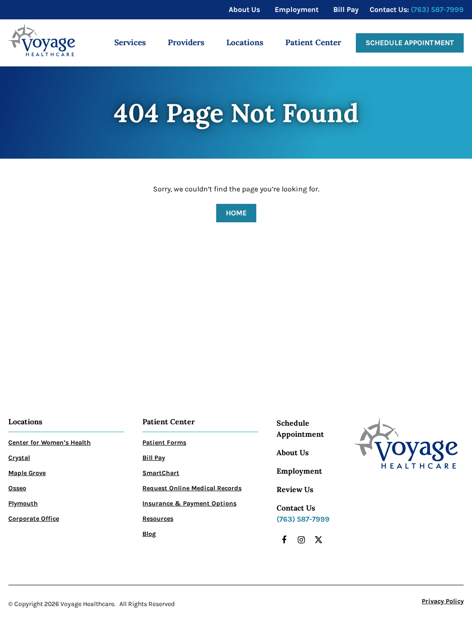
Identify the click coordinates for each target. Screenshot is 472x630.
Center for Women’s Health (49, 442)
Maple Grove (27, 473)
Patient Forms (164, 442)
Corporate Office (33, 519)
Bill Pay (153, 458)
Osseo (17, 488)
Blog (149, 534)
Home (236, 212)
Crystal (19, 458)
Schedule (293, 423)
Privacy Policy (443, 601)
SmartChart (160, 473)
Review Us (295, 489)
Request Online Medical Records (192, 488)
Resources (157, 519)
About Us (293, 452)
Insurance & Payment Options (189, 503)
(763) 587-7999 (437, 9)
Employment (299, 470)
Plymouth (23, 503)
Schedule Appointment (410, 42)
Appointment (300, 434)
